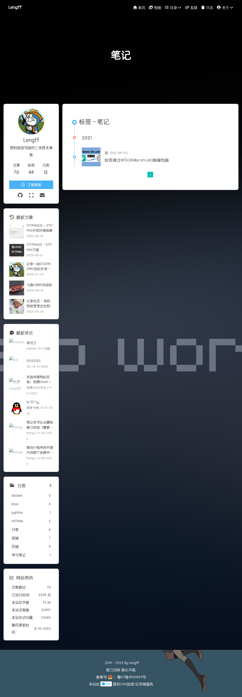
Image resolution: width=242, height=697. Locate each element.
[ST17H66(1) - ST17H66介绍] (16, 250)
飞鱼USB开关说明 (39, 284)
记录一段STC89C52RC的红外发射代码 (38, 266)
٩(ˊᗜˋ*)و (32, 402)
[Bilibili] (31, 195)
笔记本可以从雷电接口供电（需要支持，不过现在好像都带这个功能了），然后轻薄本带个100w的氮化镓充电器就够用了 (39, 425)
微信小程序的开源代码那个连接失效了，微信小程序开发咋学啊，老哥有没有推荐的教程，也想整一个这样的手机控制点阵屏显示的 (39, 450)
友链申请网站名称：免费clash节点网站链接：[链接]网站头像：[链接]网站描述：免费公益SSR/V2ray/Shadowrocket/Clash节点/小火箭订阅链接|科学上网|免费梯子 (39, 379)
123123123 (33, 360)
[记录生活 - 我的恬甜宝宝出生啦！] (16, 306)
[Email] (42, 195)
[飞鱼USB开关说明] (16, 288)
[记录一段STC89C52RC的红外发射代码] (16, 269)
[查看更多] (50, 485)
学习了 (31, 342)
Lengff (15, 7)
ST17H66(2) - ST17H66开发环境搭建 (39, 228)
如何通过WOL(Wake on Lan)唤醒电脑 (136, 160)
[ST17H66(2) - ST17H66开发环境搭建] (16, 231)
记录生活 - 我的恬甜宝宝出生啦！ (39, 303)
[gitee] (20, 195)
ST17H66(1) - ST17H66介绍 (39, 247)
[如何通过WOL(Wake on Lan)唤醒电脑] (91, 156)
